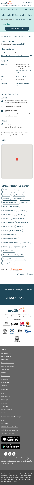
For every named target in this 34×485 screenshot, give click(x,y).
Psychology (6, 247)
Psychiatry (6, 198)
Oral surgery (22, 222)
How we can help (6, 353)
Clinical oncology (8, 214)
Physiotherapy (16, 230)
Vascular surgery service (10, 243)
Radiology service (19, 198)
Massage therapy (8, 263)
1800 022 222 (18, 298)
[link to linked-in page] (14, 454)
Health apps (4, 400)
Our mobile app (6, 356)
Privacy (3, 372)
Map (29, 36)
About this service (19, 36)
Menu (30, 2)
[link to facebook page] (5, 454)
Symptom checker (6, 409)
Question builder (6, 413)
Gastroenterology (8, 234)
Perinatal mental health (10, 238)
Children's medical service (11, 206)
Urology (5, 230)
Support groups (8, 226)
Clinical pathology (8, 222)
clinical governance (12, 462)
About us (4, 386)
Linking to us (5, 359)
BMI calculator (5, 396)
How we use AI (5, 376)
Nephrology (25, 243)
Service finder (5, 406)
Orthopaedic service (9, 210)
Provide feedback (6, 382)
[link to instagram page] (10, 454)
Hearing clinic (7, 259)
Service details (6, 36)
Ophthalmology (19, 247)
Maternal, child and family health (13, 255)
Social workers (25, 202)
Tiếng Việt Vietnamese (7, 433)
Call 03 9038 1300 (17, 29)
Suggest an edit (17, 44)
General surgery (20, 259)
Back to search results (10, 9)
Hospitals (22, 210)
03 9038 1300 (20, 76)
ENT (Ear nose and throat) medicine (13, 190)
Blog (2, 393)
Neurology (20, 226)
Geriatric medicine (8, 251)
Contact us (4, 379)
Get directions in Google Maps (24, 72)
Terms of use (5, 369)
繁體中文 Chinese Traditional (9, 430)
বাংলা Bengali (4, 423)
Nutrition (20, 214)
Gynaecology (19, 194)
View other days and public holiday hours (15, 56)
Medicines (4, 403)
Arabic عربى (4, 420)
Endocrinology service (9, 202)
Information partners (7, 363)
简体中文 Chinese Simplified (9, 427)
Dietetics (5, 218)
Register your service (7, 366)
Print (31, 274)
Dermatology (7, 194)
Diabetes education (18, 218)
